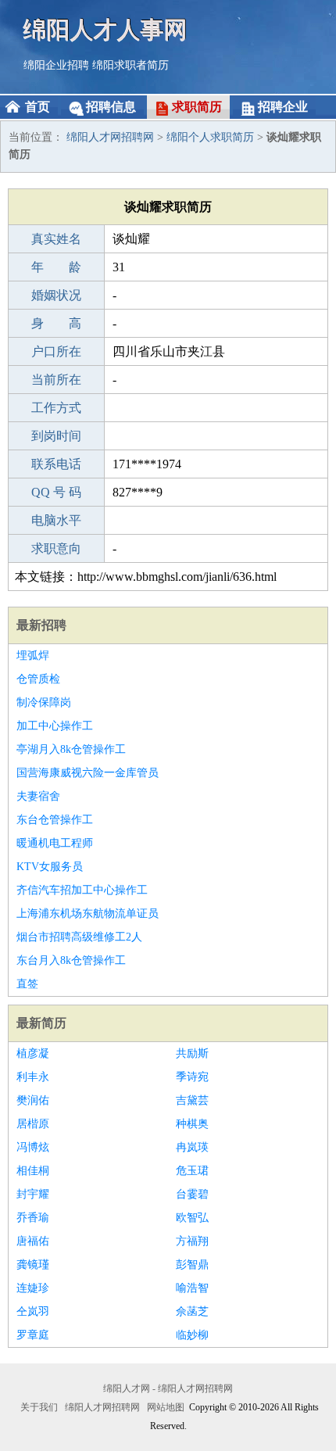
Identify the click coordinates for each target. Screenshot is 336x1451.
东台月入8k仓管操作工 (71, 960)
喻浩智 (192, 1288)
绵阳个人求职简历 (210, 137)
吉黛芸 (192, 1100)
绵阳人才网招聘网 (110, 137)
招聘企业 (283, 106)
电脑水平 (56, 520)
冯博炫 (32, 1147)
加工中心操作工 (54, 726)
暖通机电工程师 (54, 843)
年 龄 (56, 267)
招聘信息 (111, 106)
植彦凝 (32, 1053)
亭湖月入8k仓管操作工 (71, 749)
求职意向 (56, 548)
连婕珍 (32, 1288)
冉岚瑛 (192, 1147)
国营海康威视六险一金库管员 (87, 773)
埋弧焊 (32, 655)
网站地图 (165, 1407)
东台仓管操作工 (54, 820)
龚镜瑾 (32, 1264)
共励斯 (192, 1053)
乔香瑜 (32, 1217)
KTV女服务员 (49, 866)
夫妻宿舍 (38, 796)
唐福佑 (32, 1241)
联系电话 (56, 464)
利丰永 (32, 1077)
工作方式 (56, 407)
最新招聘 (41, 625)
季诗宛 (192, 1077)
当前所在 (56, 379)
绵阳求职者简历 (130, 65)
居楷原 (32, 1124)
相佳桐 (32, 1171)
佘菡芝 (192, 1311)
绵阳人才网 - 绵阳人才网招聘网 (168, 1388)
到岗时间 (56, 435)
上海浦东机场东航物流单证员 (87, 913)
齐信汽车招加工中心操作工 (82, 890)
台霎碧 (192, 1194)
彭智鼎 (192, 1264)
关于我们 (39, 1407)
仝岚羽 (32, 1311)
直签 (27, 984)
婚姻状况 (56, 295)
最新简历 (41, 1023)
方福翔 (192, 1241)
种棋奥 (192, 1124)
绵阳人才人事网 (105, 29)
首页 (37, 106)
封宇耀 (32, 1194)
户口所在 (56, 351)
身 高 (56, 323)
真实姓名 (56, 238)
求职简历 (197, 106)
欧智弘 (192, 1217)
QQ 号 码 (56, 492)
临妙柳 (192, 1335)
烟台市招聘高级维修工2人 (79, 937)
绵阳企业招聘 (56, 65)
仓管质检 (38, 679)
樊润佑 (32, 1100)
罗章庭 (32, 1335)
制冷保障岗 (43, 702)
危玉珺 (192, 1171)
